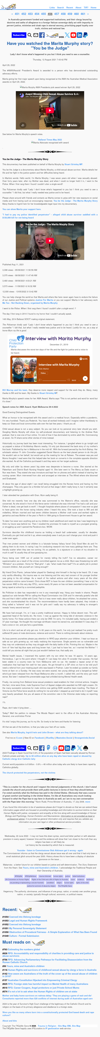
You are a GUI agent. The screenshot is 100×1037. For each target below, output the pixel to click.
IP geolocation (52, 1028)
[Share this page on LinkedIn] (80, 37)
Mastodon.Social (64, 737)
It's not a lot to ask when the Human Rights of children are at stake (42, 991)
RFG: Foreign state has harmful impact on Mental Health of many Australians (48, 984)
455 (43, 14)
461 (83, 14)
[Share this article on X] (68, 37)
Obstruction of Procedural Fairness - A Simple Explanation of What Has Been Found (53, 932)
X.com (19, 737)
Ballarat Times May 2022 (50, 139)
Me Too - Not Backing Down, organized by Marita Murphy (30, 302)
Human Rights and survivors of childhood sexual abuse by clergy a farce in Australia (52, 969)
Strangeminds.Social (85, 737)
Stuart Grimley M (48, 393)
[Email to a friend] (36, 37)
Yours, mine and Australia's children (40, 867)
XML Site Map (73, 1025)
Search (60, 7)
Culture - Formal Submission (24, 935)
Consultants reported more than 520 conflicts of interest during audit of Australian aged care (47, 998)
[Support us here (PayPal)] (85, 37)
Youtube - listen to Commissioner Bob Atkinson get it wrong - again (50, 850)
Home (93, 7)
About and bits (9, 1020)
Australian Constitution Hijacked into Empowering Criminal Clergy (42, 980)
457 (56, 14)
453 (30, 14)
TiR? (86, 7)
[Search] (29, 37)
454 (37, 14)
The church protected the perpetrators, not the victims (28, 772)
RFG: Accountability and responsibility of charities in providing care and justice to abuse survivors (48, 954)
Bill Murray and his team (14, 389)
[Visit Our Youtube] (74, 37)
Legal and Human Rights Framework (28, 920)
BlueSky (50, 737)
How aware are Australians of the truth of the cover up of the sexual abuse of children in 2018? (49, 975)
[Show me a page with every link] (52, 37)
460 (76, 14)
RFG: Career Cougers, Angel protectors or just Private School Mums (43, 987)
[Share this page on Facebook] (42, 37)
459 (69, 14)
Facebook (39, 737)
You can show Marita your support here (21, 209)
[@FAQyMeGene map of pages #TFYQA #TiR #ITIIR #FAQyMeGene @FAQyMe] (8, 10)
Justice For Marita (44, 299)
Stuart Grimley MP (73, 164)
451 (17, 14)
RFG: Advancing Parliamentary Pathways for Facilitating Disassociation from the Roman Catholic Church (47, 961)
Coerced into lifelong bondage (25, 916)
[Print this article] (85, 750)
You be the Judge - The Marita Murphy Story (76, 200)
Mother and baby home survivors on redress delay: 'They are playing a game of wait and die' (47, 995)
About (78, 7)
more (87, 801)
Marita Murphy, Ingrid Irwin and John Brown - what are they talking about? (47, 732)
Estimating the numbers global (24, 949)
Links (52, 7)
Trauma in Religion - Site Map (52, 1025)
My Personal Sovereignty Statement (27, 928)
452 (23, 14)
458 (63, 14)
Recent (69, 7)
